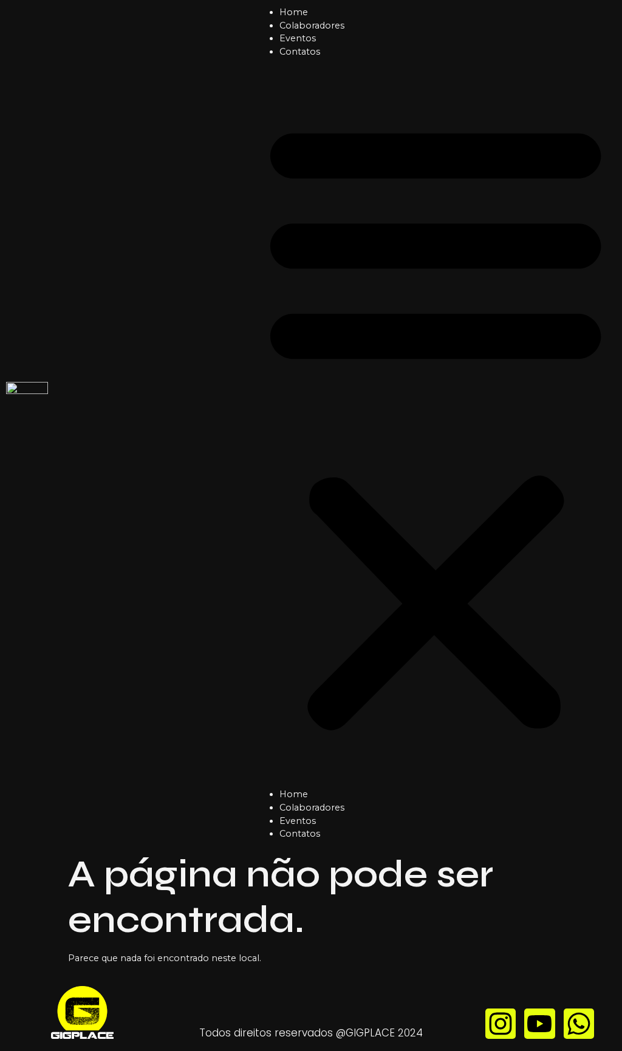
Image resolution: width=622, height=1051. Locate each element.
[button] (435, 423)
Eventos (297, 38)
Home (293, 12)
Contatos (299, 51)
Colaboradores (311, 25)
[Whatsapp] (579, 1023)
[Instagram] (500, 1023)
